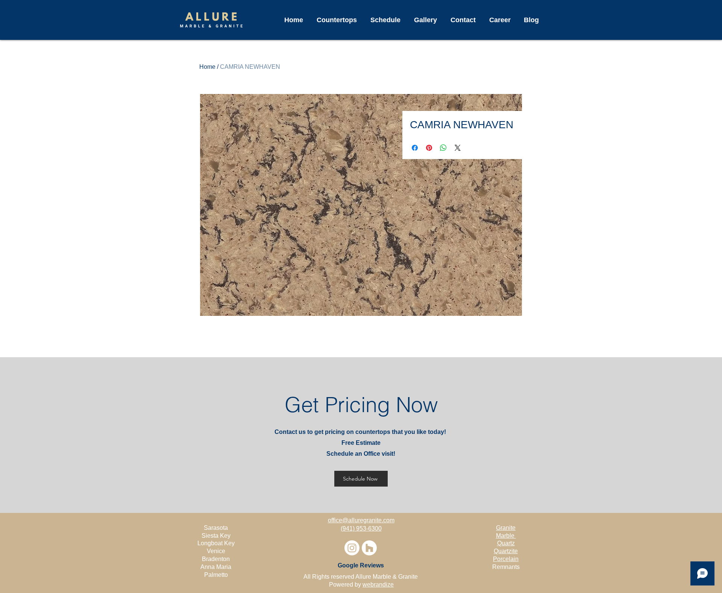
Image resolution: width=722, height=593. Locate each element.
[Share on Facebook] (414, 147)
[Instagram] (351, 547)
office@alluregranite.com (361, 520)
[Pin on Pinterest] (429, 147)
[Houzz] (369, 547)
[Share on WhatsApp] (443, 147)
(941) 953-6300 (361, 528)
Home (207, 67)
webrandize (378, 584)
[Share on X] (457, 147)
